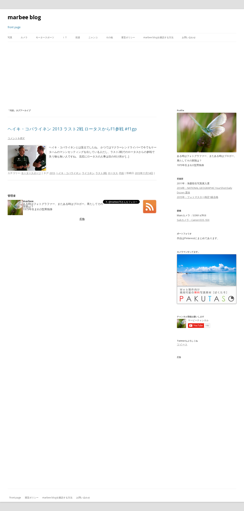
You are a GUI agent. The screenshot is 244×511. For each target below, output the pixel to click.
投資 (77, 37)
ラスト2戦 (101, 173)
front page (15, 497)
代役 (121, 173)
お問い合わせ (189, 37)
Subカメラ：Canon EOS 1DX (193, 220)
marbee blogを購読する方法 (158, 37)
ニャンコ (93, 37)
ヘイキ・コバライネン (68, 173)
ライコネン (88, 173)
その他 (109, 37)
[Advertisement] (122, 75)
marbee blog (24, 17)
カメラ (24, 37)
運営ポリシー (128, 37)
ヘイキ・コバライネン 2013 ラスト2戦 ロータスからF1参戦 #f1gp (72, 129)
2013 (52, 173)
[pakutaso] (207, 303)
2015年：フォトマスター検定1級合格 (197, 197)
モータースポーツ (45, 37)
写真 (10, 37)
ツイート (182, 344)
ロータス (113, 173)
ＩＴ (65, 37)
